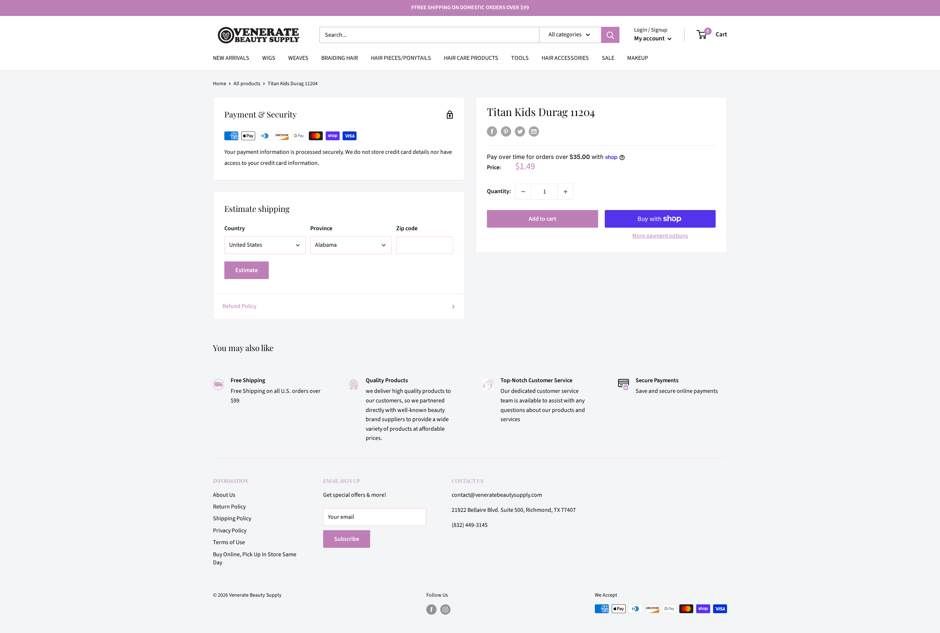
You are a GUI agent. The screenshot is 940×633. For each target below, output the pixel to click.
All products (247, 83)
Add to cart (542, 219)
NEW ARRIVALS (231, 58)
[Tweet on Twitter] (520, 131)
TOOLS (520, 58)
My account (650, 38)
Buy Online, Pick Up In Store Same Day (254, 558)
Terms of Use (229, 542)
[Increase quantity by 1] (565, 191)
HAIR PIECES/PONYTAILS (401, 58)
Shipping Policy (232, 518)
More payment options (660, 236)
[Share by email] (534, 131)
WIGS (268, 58)
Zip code (406, 228)
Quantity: (499, 191)
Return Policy (229, 507)
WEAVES (298, 58)
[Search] (610, 35)
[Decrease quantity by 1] (523, 191)
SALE (608, 58)
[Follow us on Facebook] (431, 609)
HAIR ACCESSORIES (565, 58)
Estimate (246, 270)
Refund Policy (239, 306)
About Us (224, 495)
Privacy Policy (229, 531)
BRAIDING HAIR (339, 58)
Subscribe (346, 539)
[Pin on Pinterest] (506, 131)
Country (234, 228)
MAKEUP (637, 58)
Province (321, 228)
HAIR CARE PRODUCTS (471, 58)
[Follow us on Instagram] (445, 609)
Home (219, 83)
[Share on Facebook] (492, 131)
